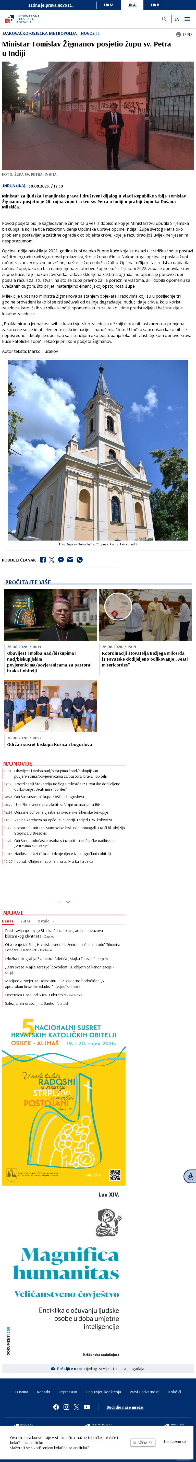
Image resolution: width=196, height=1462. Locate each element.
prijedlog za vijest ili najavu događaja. (101, 1368)
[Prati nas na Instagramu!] (66, 1407)
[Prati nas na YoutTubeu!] (87, 1407)
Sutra (25, 920)
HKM (109, 5)
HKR (155, 5)
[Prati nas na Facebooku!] (56, 1407)
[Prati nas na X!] (77, 1407)
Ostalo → (46, 920)
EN (177, 19)
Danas (7, 920)
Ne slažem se (175, 1441)
